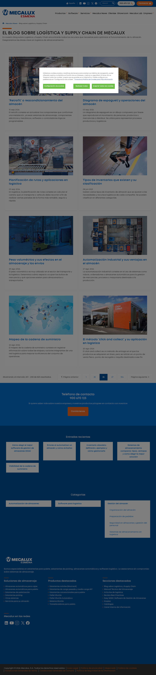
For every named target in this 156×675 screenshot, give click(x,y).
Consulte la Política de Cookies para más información (93, 79)
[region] (78, 80)
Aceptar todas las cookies (103, 86)
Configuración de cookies (54, 86)
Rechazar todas (82, 86)
